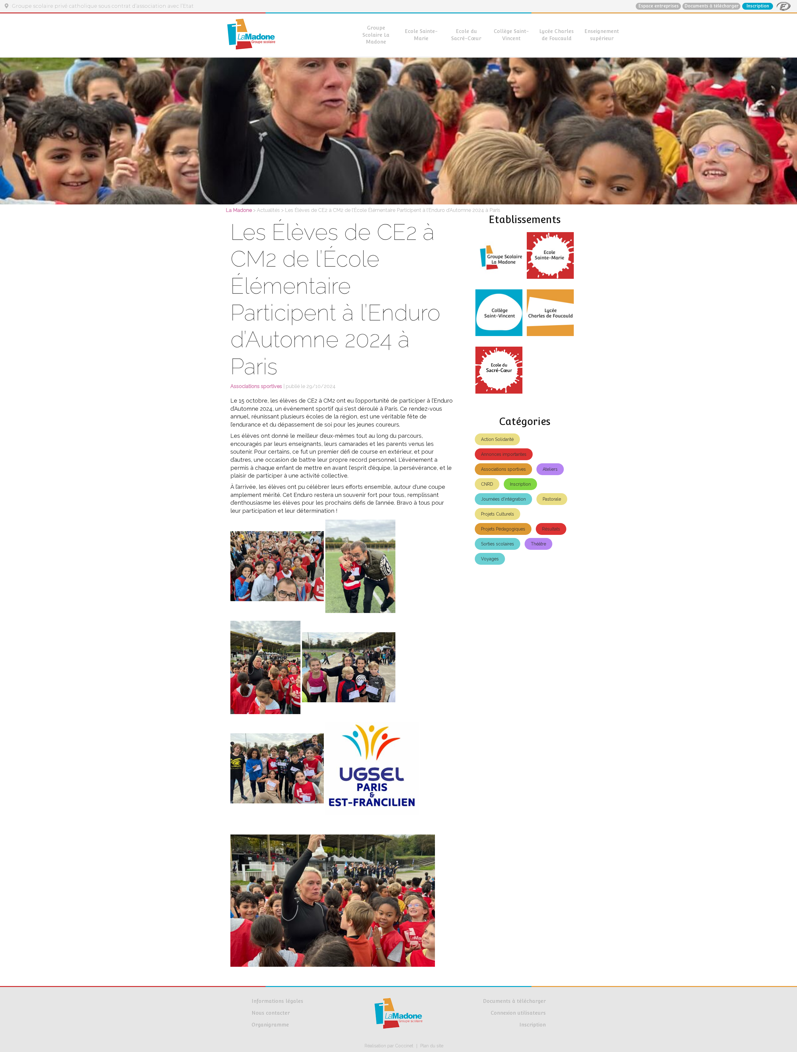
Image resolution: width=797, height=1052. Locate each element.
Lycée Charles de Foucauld (556, 34)
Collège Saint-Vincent (511, 34)
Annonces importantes (503, 454)
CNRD (487, 484)
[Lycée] (550, 315)
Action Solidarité (497, 439)
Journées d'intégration (503, 499)
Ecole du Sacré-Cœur (466, 34)
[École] (550, 258)
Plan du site (431, 1045)
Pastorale (552, 499)
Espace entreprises (658, 5)
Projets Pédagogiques (503, 528)
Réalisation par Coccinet (389, 1045)
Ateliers (550, 469)
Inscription (757, 5)
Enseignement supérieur (601, 34)
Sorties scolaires (497, 543)
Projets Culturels (497, 514)
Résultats (551, 528)
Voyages (490, 558)
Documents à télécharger (711, 5)
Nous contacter (271, 1013)
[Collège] (498, 315)
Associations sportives (503, 469)
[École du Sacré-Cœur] (498, 372)
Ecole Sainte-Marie (421, 34)
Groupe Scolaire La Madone (375, 35)
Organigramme (270, 1025)
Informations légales (277, 1001)
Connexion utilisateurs (518, 1013)
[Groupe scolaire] (498, 258)
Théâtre (538, 543)
